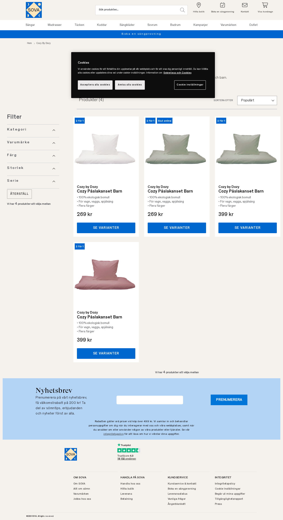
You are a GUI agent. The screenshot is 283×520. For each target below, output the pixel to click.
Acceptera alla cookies (95, 85)
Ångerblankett (177, 504)
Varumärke (18, 142)
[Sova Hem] (34, 9)
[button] (182, 10)
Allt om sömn (81, 489)
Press (218, 504)
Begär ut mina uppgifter (230, 494)
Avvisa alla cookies (130, 85)
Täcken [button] (79, 25)
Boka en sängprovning (141, 34)
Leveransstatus (177, 494)
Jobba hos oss (82, 499)
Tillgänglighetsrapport (229, 499)
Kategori (17, 130)
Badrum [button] (175, 25)
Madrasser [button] (55, 25)
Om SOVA (79, 483)
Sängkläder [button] (127, 25)
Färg (12, 155)
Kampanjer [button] (200, 25)
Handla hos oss (130, 483)
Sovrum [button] (152, 25)
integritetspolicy (113, 434)
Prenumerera (229, 400)
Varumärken (81, 494)
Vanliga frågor (177, 499)
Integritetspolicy (225, 483)
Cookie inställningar (190, 85)
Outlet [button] (253, 25)
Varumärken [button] (228, 25)
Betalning (126, 499)
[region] (143, 75)
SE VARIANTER (106, 228)
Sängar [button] (30, 25)
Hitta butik (127, 489)
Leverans (126, 494)
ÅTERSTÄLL (19, 194)
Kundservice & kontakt (182, 483)
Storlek (15, 168)
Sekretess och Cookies (177, 73)
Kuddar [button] (102, 25)
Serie (13, 181)
